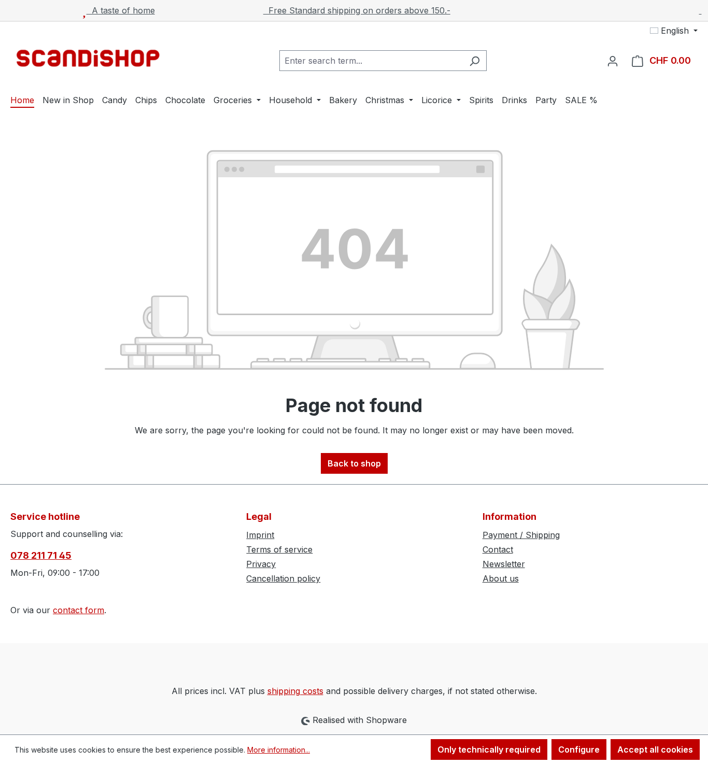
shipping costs (295, 691)
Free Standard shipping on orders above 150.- (356, 10)
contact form (78, 610)
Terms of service (279, 549)
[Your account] (612, 60)
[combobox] (371, 60)
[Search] (474, 60)
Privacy (261, 564)
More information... (278, 749)
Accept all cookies (655, 749)
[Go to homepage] (88, 58)
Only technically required (489, 749)
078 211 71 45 (41, 555)
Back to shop (354, 463)
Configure (579, 749)
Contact (498, 549)
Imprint (260, 535)
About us (501, 578)
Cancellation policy (283, 578)
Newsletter (504, 564)
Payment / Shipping (521, 535)
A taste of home (121, 10)
